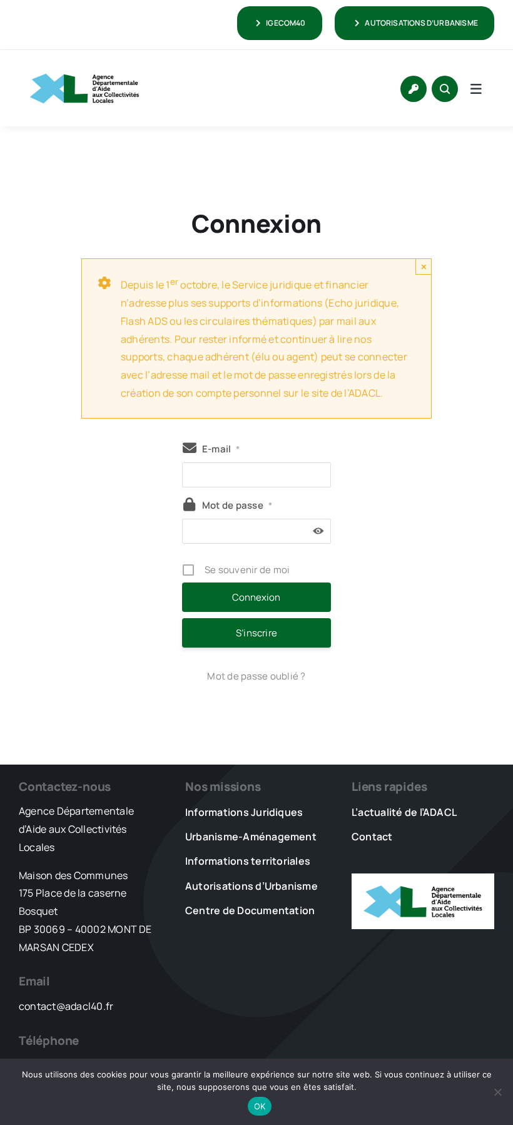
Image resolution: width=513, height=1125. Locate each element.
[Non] (497, 1092)
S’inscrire (256, 632)
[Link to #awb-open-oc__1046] (445, 89)
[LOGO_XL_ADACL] (84, 67)
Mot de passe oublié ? (256, 676)
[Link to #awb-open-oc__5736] (476, 89)
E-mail (221, 449)
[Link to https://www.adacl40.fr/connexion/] (413, 89)
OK (260, 1106)
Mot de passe (237, 505)
